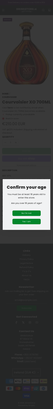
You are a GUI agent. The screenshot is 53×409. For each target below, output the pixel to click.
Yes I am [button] (26, 221)
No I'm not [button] (27, 213)
